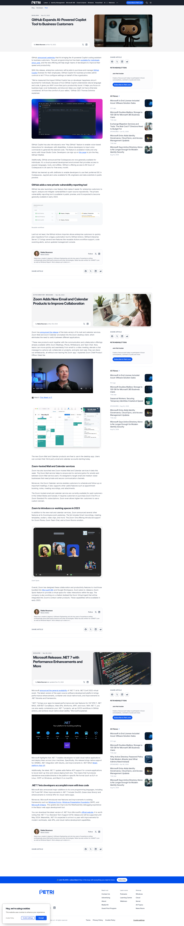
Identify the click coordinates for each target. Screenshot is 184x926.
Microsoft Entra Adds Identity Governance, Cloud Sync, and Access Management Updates (126, 138)
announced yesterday (46, 58)
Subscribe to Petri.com (134, 2)
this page (82, 152)
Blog (33, 8)
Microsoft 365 (47, 590)
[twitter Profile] (83, 45)
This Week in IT (46, 397)
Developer (39, 8)
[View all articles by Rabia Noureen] (36, 253)
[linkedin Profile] (86, 45)
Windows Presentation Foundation (76, 802)
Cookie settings (139, 920)
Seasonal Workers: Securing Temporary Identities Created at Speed (126, 399)
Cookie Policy (10, 918)
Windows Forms (54, 802)
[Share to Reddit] (101, 271)
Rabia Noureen (45, 44)
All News (114, 96)
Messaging (49, 295)
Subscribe (122, 880)
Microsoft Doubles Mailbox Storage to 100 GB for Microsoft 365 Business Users (126, 114)
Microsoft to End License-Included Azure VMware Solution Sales (124, 101)
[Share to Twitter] (91, 271)
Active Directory (39, 295)
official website (87, 812)
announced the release (49, 332)
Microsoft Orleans (39, 805)
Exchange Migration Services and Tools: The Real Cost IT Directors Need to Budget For (126, 126)
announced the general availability (53, 690)
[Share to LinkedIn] (54, 908)
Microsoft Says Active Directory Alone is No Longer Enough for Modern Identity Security (126, 149)
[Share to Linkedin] (96, 271)
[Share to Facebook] (86, 271)
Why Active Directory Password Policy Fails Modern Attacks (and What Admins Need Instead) (126, 759)
